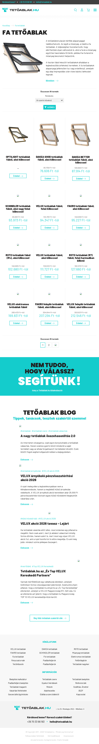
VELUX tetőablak (18, 649)
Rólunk (49, 687)
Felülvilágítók (81, 660)
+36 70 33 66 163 (25, 2)
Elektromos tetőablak (81, 656)
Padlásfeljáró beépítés (18, 683)
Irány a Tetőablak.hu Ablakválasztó (47, 390)
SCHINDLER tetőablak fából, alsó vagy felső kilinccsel (18, 209)
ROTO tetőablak (81, 649)
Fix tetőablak (49, 656)
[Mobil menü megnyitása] (95, 9)
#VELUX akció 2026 (50, 471)
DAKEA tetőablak (49, 649)
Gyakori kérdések (49, 683)
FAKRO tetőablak (18, 653)
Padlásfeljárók (49, 660)
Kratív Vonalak (62, 740)
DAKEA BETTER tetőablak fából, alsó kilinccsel (81, 159)
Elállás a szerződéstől (49, 694)
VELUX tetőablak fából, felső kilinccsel (49, 207)
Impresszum (69, 736)
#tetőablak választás (57, 431)
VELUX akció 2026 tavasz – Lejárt (45, 523)
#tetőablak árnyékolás (31, 471)
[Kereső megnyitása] (75, 9)
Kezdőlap (6, 25)
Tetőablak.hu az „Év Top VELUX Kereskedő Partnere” (43, 573)
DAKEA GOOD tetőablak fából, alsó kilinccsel (49, 158)
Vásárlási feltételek (18, 690)
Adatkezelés (49, 690)
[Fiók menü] (82, 9)
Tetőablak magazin (18, 687)
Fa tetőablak (18, 656)
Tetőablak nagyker (81, 664)
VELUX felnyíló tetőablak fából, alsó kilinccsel (81, 305)
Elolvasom (25, 459)
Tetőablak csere (49, 679)
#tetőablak (26, 431)
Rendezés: (49, 96)
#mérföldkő (26, 566)
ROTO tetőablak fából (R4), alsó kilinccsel (18, 256)
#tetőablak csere (39, 431)
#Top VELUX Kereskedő (42, 566)
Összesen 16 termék (49, 92)
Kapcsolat (80, 694)
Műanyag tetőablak (80, 653)
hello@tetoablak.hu (44, 2)
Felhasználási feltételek (34, 736)
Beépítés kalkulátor (18, 679)
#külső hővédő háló (29, 518)
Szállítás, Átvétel (80, 687)
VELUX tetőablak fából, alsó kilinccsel (49, 256)
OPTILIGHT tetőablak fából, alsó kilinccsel (18, 158)
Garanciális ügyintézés (18, 694)
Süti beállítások (54, 736)
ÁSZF (80, 690)
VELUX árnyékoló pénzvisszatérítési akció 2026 (47, 478)
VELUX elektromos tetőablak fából (18, 305)
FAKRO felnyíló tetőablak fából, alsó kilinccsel (49, 305)
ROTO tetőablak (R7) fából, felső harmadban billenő (80, 258)
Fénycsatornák (18, 660)
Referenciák (80, 683)
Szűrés (51, 107)
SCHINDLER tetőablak (49, 653)
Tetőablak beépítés (80, 679)
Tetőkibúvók (18, 664)
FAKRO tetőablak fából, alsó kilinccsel (80, 207)
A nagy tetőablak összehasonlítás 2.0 (48, 436)
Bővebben (50, 80)
